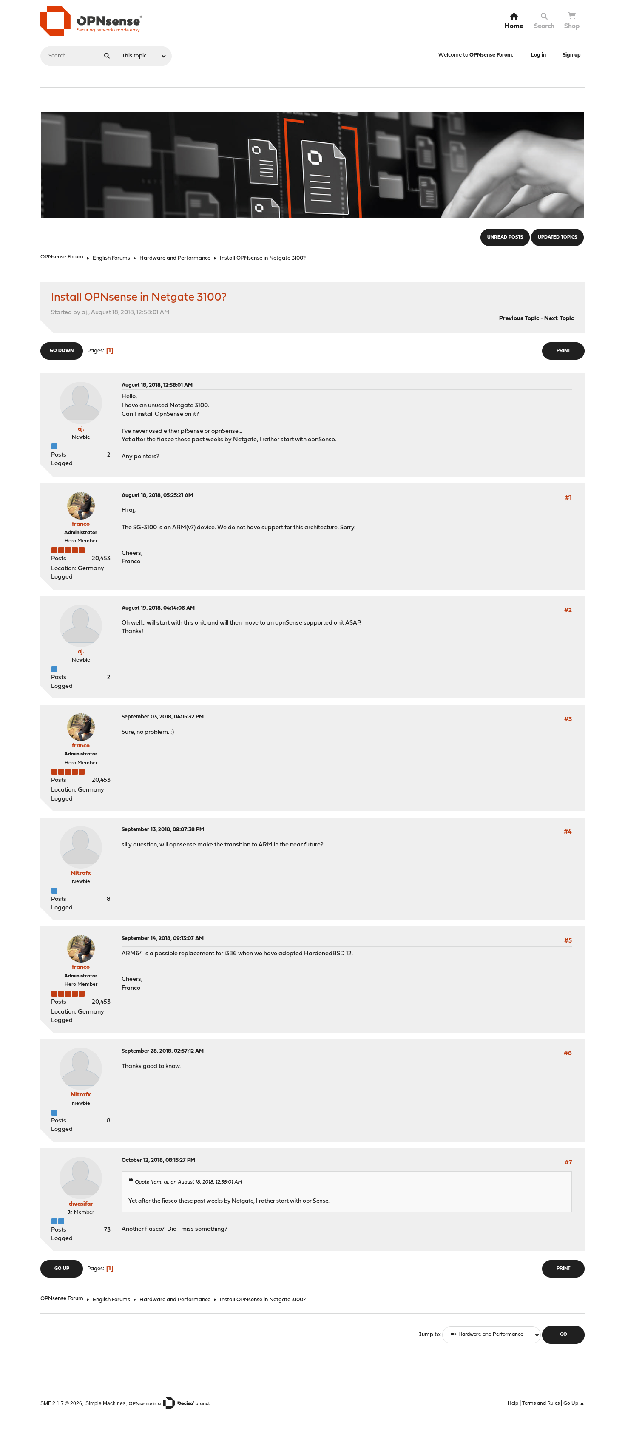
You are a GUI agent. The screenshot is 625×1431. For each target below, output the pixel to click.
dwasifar (81, 1204)
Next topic (559, 318)
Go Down (62, 351)
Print (563, 351)
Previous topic (519, 318)
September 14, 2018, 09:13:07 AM (163, 938)
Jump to (429, 1334)
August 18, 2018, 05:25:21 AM (157, 495)
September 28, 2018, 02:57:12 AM (163, 1051)
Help (513, 1403)
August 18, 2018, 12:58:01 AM (157, 385)
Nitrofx (81, 873)
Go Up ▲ (574, 1403)
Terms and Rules (541, 1403)
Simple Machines (105, 1403)
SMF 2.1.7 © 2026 (61, 1403)
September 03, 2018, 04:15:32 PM (163, 717)
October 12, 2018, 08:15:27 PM (158, 1160)
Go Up (61, 1268)
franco (81, 524)
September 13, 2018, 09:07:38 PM (163, 829)
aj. (81, 429)
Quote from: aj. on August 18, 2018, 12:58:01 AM (188, 1182)
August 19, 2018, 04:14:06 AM (158, 608)
